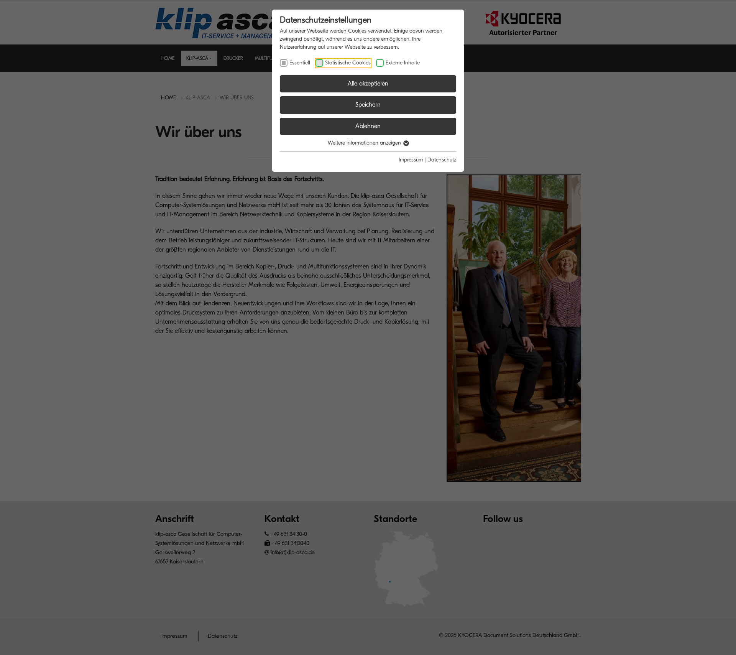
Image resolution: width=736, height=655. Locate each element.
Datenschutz (441, 159)
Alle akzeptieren (368, 83)
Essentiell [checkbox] (299, 62)
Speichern (368, 104)
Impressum (411, 159)
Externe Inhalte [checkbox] (403, 62)
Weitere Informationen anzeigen (365, 143)
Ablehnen (368, 126)
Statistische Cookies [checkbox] (348, 62)
